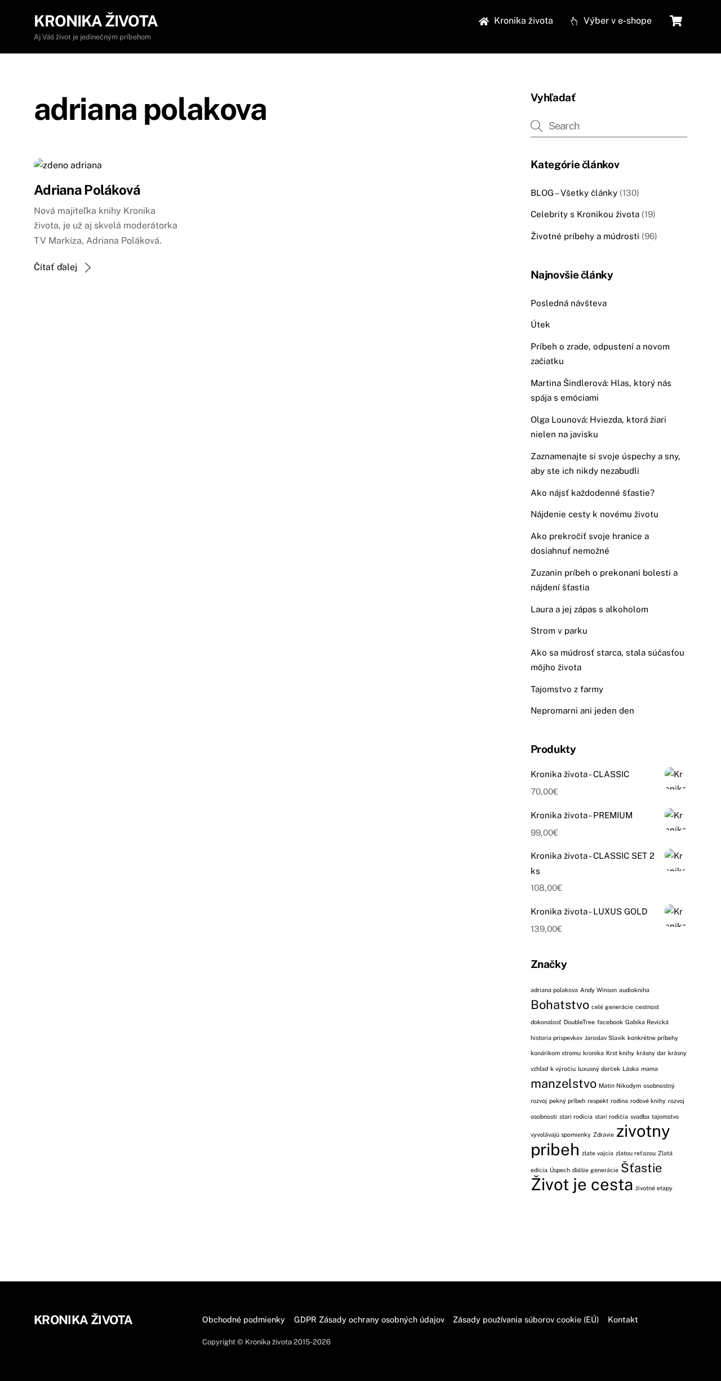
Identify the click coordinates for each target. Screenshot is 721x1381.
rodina (619, 1100)
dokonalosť (546, 1022)
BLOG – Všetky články (574, 193)
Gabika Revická (647, 1022)
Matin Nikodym (620, 1085)
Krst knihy (620, 1053)
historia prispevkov (556, 1037)
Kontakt (623, 1319)
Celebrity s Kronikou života (585, 214)
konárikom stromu (556, 1053)
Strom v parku (559, 630)
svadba (639, 1116)
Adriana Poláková (87, 190)
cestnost (647, 1006)
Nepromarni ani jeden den (582, 710)
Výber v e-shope (616, 20)
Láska (630, 1068)
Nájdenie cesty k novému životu (594, 514)
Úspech (560, 1170)
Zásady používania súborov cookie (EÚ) (526, 1319)
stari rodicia (576, 1116)
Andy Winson (598, 990)
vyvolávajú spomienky (561, 1134)
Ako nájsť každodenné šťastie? (593, 492)
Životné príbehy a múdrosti (585, 236)
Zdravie (603, 1134)
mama (649, 1068)
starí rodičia (611, 1116)
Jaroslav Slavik (605, 1037)
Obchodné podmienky (243, 1319)
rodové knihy (648, 1100)
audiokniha (634, 990)
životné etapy (654, 1188)
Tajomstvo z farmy (567, 689)
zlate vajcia (597, 1153)
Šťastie (641, 1167)
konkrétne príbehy (652, 1037)
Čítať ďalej (55, 267)
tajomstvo (665, 1116)
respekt (598, 1100)
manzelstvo (564, 1083)
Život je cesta (582, 1184)
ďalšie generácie (595, 1170)
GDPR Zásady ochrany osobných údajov (369, 1319)
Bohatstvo (560, 1004)
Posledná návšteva (569, 303)
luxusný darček (599, 1068)
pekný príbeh (567, 1100)
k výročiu (563, 1068)
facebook (610, 1022)
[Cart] (676, 21)
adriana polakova (554, 990)
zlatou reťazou (636, 1153)
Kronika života (522, 20)
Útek (540, 324)
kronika (593, 1053)
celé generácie (612, 1006)
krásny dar (651, 1053)
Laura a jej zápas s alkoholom (589, 609)
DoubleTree (579, 1022)
